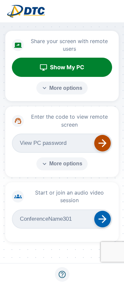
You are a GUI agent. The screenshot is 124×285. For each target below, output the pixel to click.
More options (61, 88)
